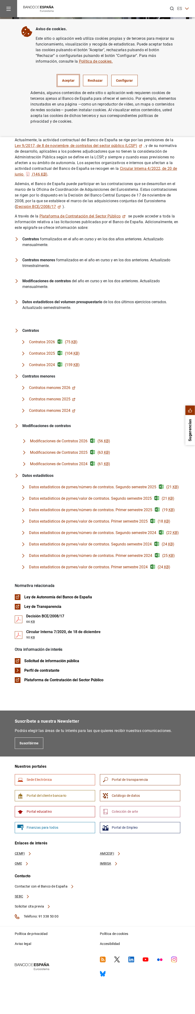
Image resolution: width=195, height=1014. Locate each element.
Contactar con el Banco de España (41, 886)
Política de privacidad (31, 934)
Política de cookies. (96, 61)
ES (179, 8)
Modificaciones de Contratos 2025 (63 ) (70, 452)
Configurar (124, 80)
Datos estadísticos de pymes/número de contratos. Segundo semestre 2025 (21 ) (104, 487)
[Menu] (8, 8)
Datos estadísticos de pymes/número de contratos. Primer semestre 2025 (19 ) (102, 510)
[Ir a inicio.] (38, 8)
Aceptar (68, 80)
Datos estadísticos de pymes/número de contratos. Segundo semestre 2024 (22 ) (104, 532)
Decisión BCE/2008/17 (36, 206)
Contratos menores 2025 (49, 399)
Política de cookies (114, 934)
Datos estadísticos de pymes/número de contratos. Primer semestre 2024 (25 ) (102, 555)
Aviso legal (23, 944)
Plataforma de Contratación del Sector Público (80, 216)
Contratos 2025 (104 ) (54, 353)
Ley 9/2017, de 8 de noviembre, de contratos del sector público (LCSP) (76, 145)
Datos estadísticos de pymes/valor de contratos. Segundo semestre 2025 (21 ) (101, 498)
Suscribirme (29, 743)
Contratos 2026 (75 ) (53, 342)
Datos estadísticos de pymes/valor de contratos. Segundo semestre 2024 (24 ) (101, 544)
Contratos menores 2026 (49, 387)
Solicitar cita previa (30, 906)
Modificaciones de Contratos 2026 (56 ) (70, 441)
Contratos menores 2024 (49, 410)
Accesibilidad (110, 944)
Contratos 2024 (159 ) (54, 365)
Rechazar (95, 80)
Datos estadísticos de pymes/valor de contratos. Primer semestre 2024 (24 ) (99, 567)
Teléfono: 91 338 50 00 (40, 916)
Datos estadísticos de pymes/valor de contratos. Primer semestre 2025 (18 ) (99, 521)
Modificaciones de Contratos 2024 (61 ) (70, 464)
